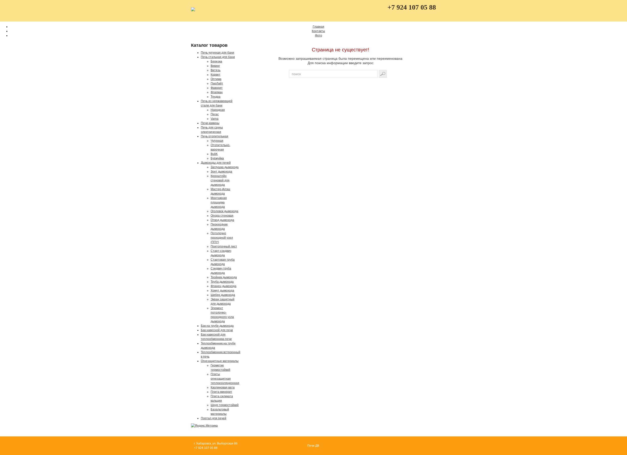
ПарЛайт (217, 83)
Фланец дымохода (223, 286)
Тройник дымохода (224, 277)
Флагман (217, 92)
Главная (318, 26)
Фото (318, 35)
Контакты (318, 31)
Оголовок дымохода (224, 211)
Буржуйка (217, 158)
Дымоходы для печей (216, 162)
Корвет (215, 74)
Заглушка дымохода (225, 167)
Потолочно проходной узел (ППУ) (222, 238)
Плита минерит (221, 392)
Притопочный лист (224, 246)
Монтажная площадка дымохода (219, 202)
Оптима (216, 79)
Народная (218, 110)
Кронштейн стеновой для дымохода (220, 180)
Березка (216, 61)
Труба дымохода (222, 281)
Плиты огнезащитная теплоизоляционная (225, 379)
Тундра (215, 96)
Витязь (215, 70)
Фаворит (217, 88)
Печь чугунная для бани (217, 52)
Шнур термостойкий (225, 405)
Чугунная (217, 140)
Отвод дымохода (222, 220)
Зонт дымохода (221, 171)
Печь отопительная (214, 136)
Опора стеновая (222, 215)
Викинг (215, 66)
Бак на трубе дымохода (217, 325)
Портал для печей (213, 418)
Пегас (215, 114)
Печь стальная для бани (218, 57)
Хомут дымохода (222, 290)
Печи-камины (210, 123)
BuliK (214, 154)
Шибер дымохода (223, 295)
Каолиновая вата (223, 387)
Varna (214, 118)
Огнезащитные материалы (220, 361)
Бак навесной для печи (217, 330)
